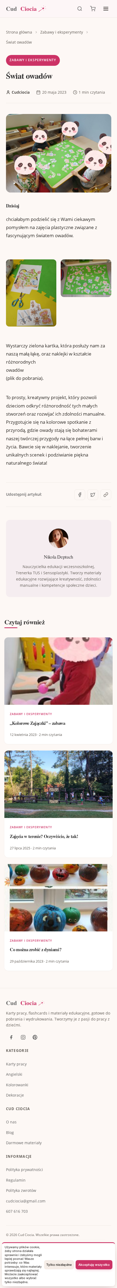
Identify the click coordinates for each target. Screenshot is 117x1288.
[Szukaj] (79, 8)
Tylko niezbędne (59, 1265)
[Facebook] (11, 1037)
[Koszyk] (92, 8)
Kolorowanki (17, 1084)
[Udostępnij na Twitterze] (92, 494)
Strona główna (19, 32)
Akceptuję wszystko (94, 1265)
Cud (21, 9)
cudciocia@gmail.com (25, 1201)
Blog (10, 1132)
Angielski (14, 1074)
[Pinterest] (35, 1037)
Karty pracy (16, 1064)
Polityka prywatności (24, 1169)
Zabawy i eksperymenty (61, 32)
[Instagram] (23, 1037)
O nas (11, 1121)
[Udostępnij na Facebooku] (79, 494)
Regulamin (16, 1180)
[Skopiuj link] (105, 494)
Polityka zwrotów (21, 1190)
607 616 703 (17, 1211)
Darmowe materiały (24, 1142)
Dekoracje (15, 1095)
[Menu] (105, 8)
